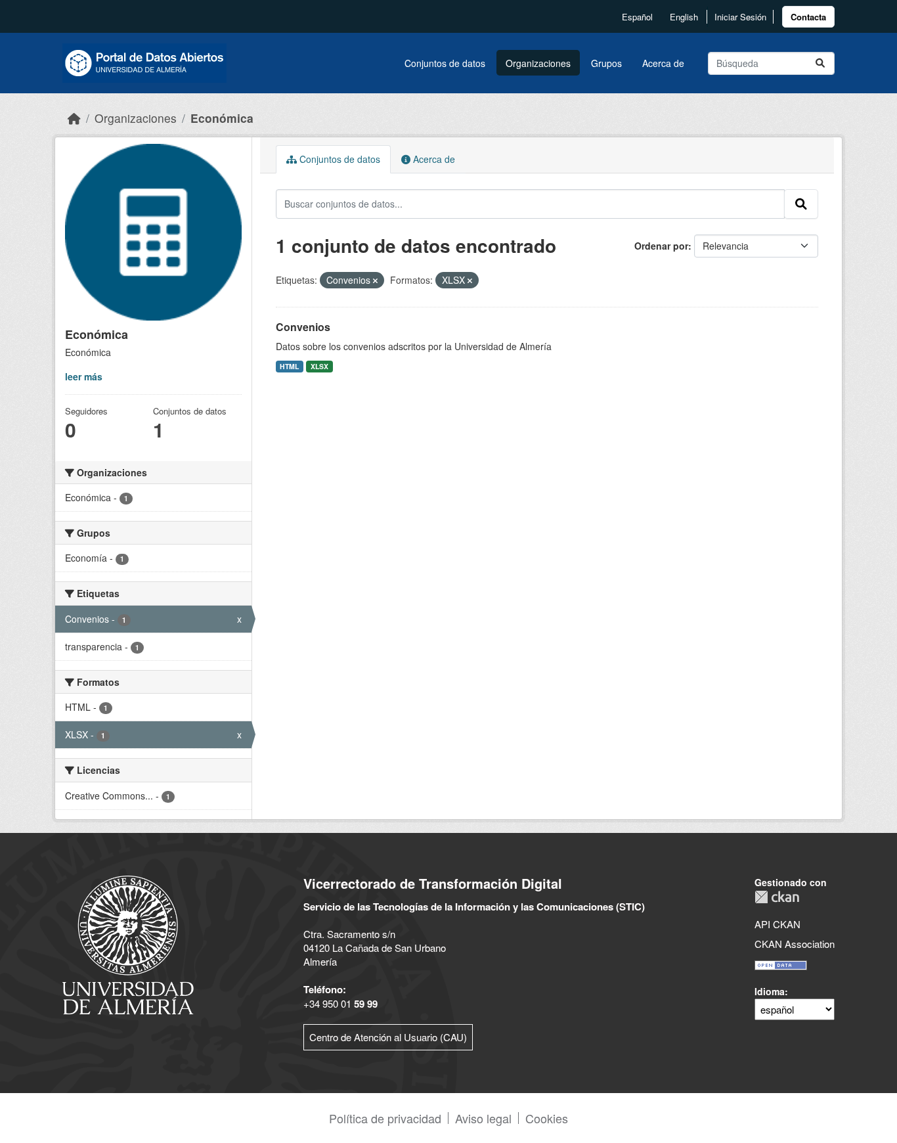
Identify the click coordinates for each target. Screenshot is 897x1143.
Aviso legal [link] (483, 1118)
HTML (289, 366)
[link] (808, 17)
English (684, 17)
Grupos (606, 63)
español (637, 17)
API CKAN (777, 924)
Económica (221, 118)
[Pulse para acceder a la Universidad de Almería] (128, 944)
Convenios (303, 326)
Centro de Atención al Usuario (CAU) (388, 1037)
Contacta (808, 17)
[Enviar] (820, 63)
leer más (83, 376)
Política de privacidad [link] (385, 1118)
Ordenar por (661, 245)
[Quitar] (375, 280)
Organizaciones (538, 63)
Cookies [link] (546, 1118)
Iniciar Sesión (740, 17)
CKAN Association (795, 944)
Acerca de (663, 63)
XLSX (319, 366)
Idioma (770, 991)
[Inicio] (74, 118)
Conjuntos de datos (445, 63)
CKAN (777, 897)
